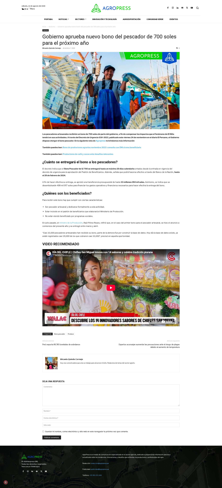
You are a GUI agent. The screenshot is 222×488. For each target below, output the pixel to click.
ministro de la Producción (71, 223)
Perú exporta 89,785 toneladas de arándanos (61, 344)
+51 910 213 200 (96, 475)
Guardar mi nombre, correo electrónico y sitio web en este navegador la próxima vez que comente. (86, 431)
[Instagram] (172, 8)
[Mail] (182, 8)
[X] (187, 8)
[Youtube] (192, 8)
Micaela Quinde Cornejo (51, 48)
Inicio (44, 27)
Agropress (101, 141)
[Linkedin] (177, 8)
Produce (71, 334)
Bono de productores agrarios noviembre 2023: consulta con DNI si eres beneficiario (102, 147)
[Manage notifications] (6, 482)
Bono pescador (59, 334)
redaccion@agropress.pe (100, 463)
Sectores (52, 27)
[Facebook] (168, 8)
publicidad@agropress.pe (100, 469)
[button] (197, 8)
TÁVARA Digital (35, 466)
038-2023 (103, 137)
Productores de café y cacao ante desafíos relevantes (88, 154)
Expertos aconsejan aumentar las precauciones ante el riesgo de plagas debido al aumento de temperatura (149, 345)
